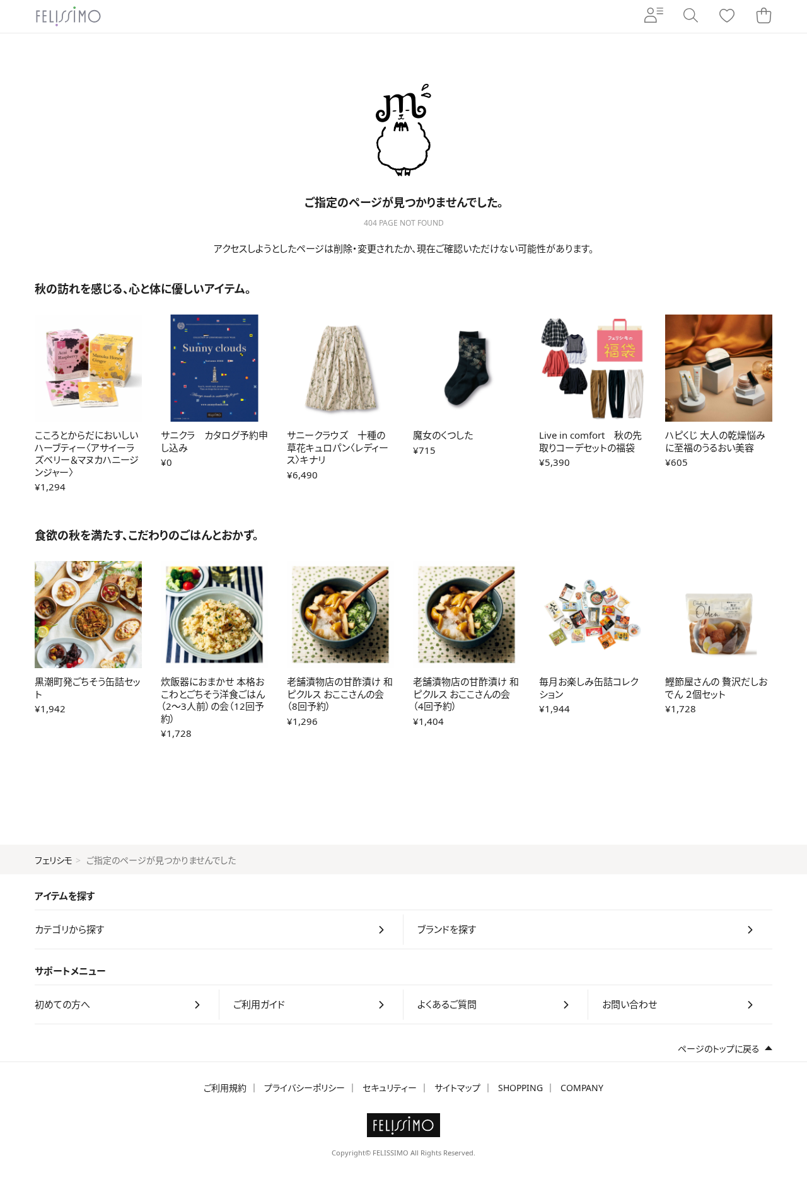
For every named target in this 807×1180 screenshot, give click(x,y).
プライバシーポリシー (304, 1088)
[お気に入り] (727, 16)
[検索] (690, 16)
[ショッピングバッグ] (763, 16)
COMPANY (581, 1088)
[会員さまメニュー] (654, 16)
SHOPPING (520, 1088)
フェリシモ (54, 860)
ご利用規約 (225, 1088)
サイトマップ (457, 1088)
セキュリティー (390, 1088)
